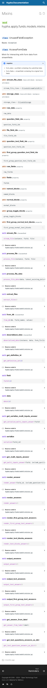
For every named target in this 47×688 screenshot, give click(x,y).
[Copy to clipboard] (43, 88)
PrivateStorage (24, 102)
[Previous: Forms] (3, 670)
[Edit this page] (43, 13)
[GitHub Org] (11, 684)
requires (9, 63)
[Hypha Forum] (7, 684)
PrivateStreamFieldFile (32, 88)
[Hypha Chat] (3, 684)
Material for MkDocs (16, 680)
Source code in (19, 246)
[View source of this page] (40, 13)
